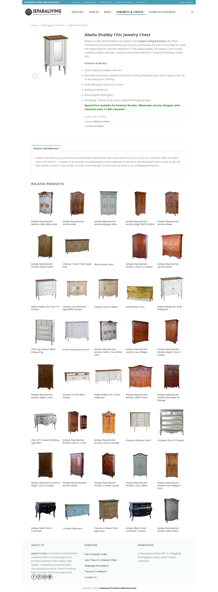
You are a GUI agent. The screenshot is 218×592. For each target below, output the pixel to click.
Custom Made (90, 2)
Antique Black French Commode (41, 529)
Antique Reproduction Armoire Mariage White (105, 223)
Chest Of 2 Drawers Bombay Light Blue (45, 441)
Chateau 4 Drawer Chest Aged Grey (106, 529)
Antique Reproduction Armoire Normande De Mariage (168, 397)
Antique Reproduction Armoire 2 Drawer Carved (106, 484)
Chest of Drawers (96, 126)
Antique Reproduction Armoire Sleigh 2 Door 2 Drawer (169, 352)
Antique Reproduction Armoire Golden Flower (42, 265)
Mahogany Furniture (53, 25)
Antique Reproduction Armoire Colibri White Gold (44, 223)
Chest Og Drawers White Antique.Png (43, 350)
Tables (94, 12)
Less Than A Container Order (101, 560)
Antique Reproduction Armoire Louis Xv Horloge (106, 441)
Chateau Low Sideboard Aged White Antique (74, 308)
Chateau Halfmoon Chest (138, 440)
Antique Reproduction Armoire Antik (73, 223)
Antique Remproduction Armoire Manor (74, 484)
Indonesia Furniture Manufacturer (118, 588)
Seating (77, 12)
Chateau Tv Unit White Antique (74, 396)
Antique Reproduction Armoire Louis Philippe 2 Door (169, 485)
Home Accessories (162, 12)
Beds (107, 12)
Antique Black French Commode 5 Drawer (136, 529)
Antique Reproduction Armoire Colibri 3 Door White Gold (108, 352)
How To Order (106, 2)
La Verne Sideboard (72, 528)
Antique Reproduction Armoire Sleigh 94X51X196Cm (140, 223)
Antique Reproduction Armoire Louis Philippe (137, 350)
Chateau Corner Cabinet (106, 307)
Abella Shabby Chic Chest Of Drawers (45, 308)
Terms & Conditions (124, 2)
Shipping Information (97, 565)
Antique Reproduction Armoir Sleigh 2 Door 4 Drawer (45, 484)
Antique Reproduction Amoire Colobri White (168, 529)
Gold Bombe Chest (135, 307)
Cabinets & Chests (130, 12)
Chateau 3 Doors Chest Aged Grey (77, 265)
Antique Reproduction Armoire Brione (168, 265)
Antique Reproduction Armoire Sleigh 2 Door (42, 396)
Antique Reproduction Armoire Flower (168, 223)
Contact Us (141, 2)
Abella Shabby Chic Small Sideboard (169, 308)
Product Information (46, 148)
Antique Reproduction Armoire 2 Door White (136, 484)
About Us (76, 2)
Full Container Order (96, 554)
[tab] (46, 148)
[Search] (192, 12)
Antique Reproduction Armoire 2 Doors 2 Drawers (139, 265)
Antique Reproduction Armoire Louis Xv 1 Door (74, 441)
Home (34, 25)
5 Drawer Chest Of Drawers (170, 440)
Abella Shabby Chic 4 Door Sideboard (107, 396)
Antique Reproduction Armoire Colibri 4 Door (137, 396)
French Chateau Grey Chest (76, 349)
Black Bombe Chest (104, 264)
